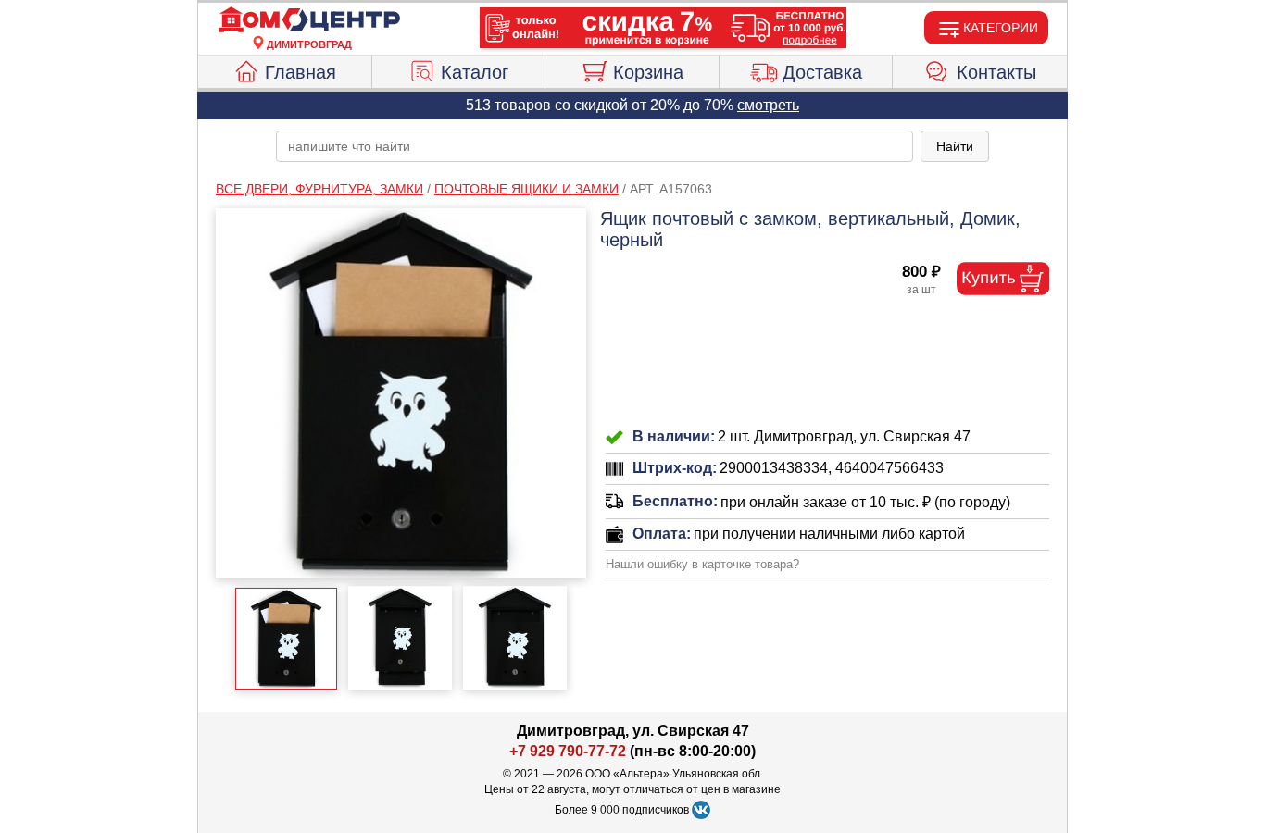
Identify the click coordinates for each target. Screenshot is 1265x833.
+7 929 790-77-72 (567, 751)
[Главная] (309, 20)
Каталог (474, 72)
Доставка (822, 72)
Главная (300, 72)
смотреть (768, 105)
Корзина (648, 72)
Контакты (996, 72)
